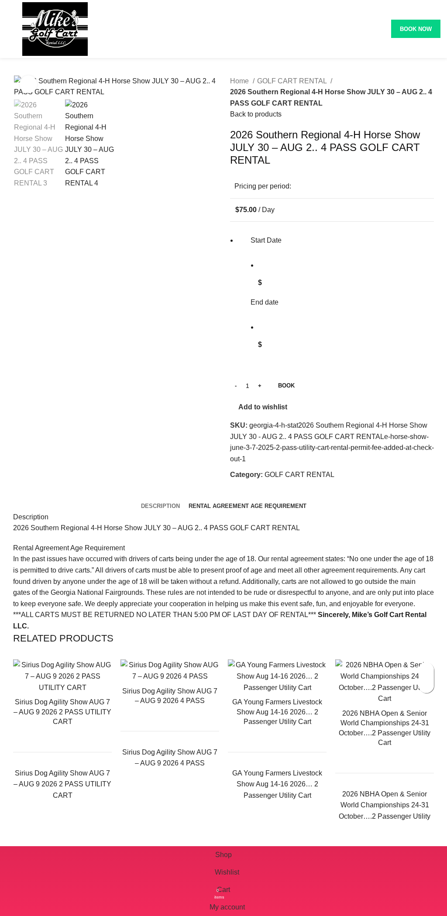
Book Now (416, 29)
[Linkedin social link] (267, 494)
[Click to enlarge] (28, 84)
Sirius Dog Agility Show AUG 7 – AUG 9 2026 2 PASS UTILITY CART (62, 711)
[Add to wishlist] (426, 670)
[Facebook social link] (237, 494)
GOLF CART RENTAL (292, 81)
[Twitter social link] (247, 494)
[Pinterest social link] (257, 494)
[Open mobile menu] (10, 29)
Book (286, 385)
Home (240, 81)
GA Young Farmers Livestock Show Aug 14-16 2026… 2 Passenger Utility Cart (277, 711)
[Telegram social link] (277, 494)
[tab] (160, 506)
